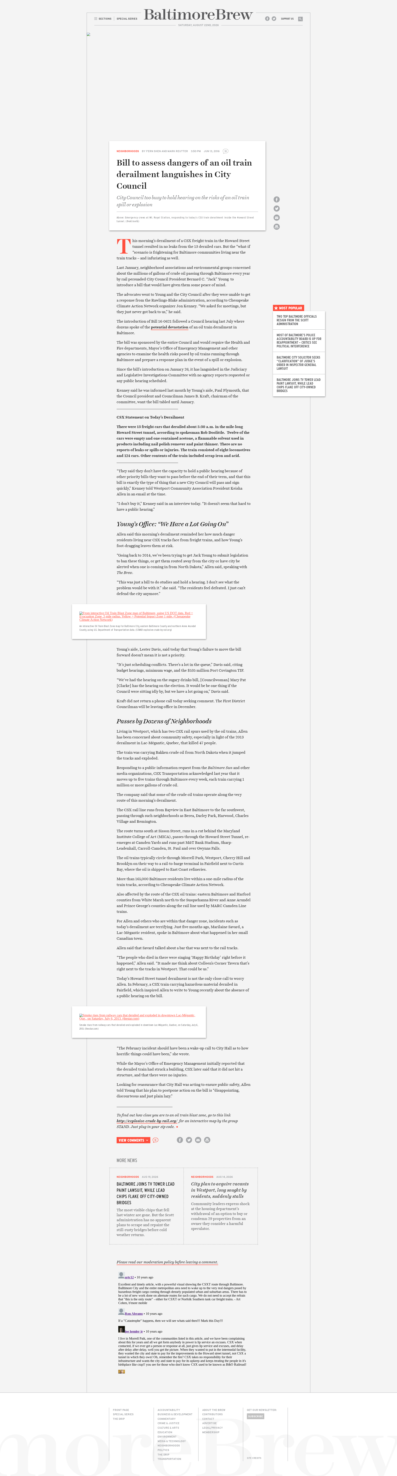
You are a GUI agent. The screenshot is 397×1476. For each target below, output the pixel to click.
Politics (163, 1450)
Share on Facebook (180, 1143)
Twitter (273, 18)
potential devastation (169, 327)
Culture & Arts (168, 1427)
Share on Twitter (189, 1143)
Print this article (207, 1143)
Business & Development (175, 1414)
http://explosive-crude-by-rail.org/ (147, 1121)
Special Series (123, 1414)
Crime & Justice (168, 1423)
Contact (208, 1418)
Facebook (267, 18)
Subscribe (255, 1416)
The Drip (119, 1418)
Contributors (212, 1414)
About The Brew (213, 1410)
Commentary (167, 1418)
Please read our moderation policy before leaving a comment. (167, 1262)
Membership (210, 1432)
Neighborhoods (128, 151)
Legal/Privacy (212, 1427)
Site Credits (254, 1458)
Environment (167, 1436)
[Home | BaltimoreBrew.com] (198, 14)
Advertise (209, 1423)
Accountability (169, 1410)
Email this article (198, 1143)
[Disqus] (184, 1321)
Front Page (121, 1410)
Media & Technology (172, 1441)
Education (165, 1432)
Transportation (169, 1459)
